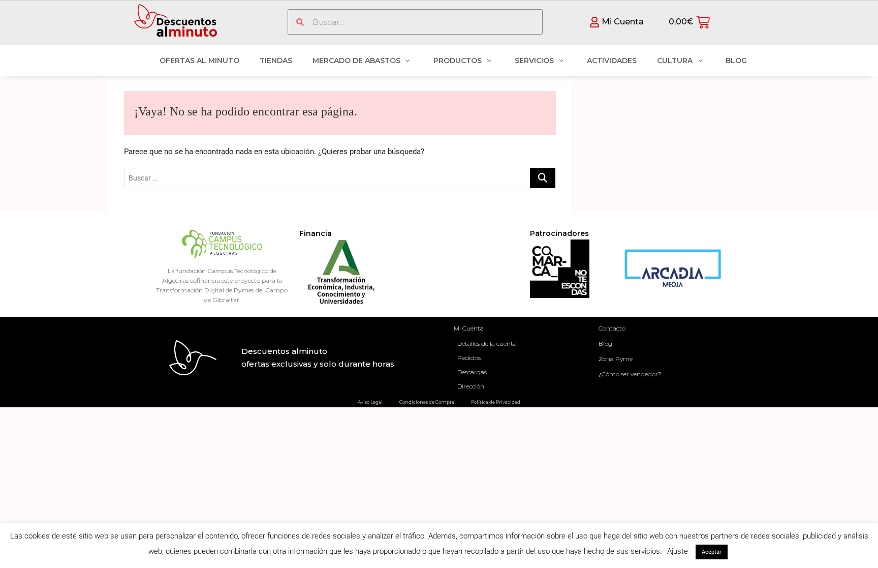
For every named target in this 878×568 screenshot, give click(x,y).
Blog (605, 343)
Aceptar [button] (712, 552)
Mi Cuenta (469, 328)
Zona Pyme (616, 359)
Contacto (612, 328)
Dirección (470, 386)
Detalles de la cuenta (487, 343)
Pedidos (469, 358)
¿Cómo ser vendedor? (630, 374)
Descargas (472, 372)
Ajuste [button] (677, 551)
